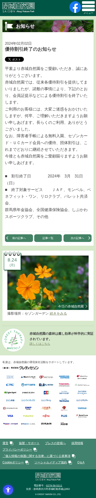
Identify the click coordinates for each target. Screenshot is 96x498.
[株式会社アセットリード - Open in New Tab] (46, 377)
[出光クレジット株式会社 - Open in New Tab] (82, 377)
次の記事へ (77, 238)
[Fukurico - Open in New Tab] (28, 416)
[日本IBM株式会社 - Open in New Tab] (10, 377)
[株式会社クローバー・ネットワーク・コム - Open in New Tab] (82, 385)
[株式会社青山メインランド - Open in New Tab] (28, 377)
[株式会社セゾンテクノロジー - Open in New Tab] (82, 393)
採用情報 (77, 443)
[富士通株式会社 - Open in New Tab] (46, 416)
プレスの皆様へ (55, 443)
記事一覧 (48, 238)
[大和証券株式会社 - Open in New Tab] (46, 408)
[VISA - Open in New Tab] (10, 416)
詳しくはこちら (40, 343)
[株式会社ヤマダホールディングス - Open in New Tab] (28, 424)
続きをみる (58, 313)
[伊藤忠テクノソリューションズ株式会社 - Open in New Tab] (10, 385)
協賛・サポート (29, 443)
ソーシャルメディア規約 (50, 462)
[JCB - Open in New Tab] (46, 393)
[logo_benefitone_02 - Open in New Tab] (82, 416)
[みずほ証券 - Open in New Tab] (10, 424)
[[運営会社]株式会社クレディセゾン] (20, 368)
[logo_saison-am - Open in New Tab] (10, 401)
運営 (5, 443)
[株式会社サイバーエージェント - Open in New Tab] (10, 393)
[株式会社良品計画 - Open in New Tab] (64, 424)
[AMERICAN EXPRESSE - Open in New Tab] (64, 377)
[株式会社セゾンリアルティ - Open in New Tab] (82, 401)
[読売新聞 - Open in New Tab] (46, 424)
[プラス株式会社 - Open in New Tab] (64, 416)
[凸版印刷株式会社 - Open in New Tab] (82, 408)
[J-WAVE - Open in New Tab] (28, 393)
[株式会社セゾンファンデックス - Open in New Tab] (28, 401)
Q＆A (80, 462)
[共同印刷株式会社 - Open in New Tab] (64, 385)
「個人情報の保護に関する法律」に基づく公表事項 (36, 456)
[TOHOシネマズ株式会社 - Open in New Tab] (64, 408)
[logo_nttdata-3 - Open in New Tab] (28, 385)
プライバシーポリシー (17, 449)
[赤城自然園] (48, 479)
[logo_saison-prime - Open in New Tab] (46, 401)
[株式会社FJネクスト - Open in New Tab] (46, 385)
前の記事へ (19, 238)
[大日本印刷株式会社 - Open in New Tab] (28, 408)
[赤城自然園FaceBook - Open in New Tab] (74, 7)
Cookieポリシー (13, 462)
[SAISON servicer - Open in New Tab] (64, 393)
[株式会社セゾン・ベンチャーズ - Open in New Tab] (64, 401)
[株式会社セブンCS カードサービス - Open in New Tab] (10, 408)
